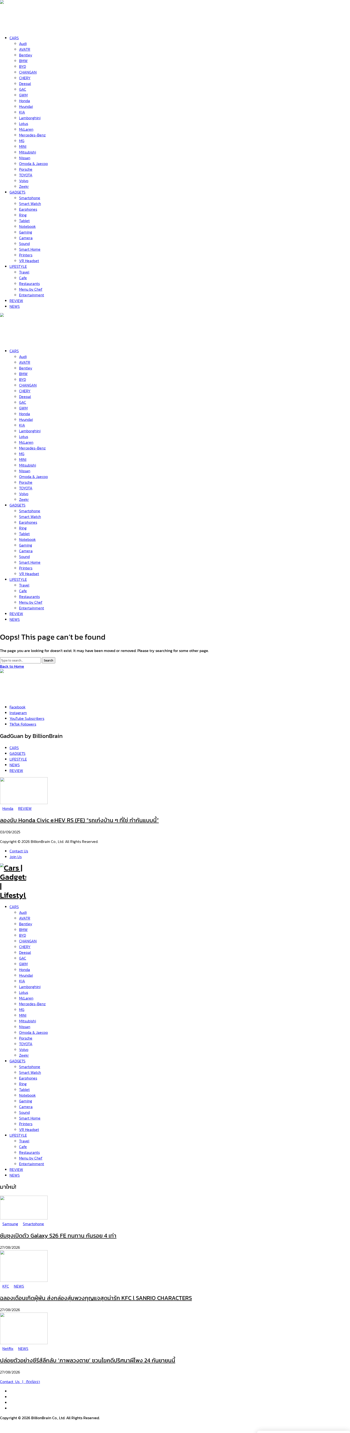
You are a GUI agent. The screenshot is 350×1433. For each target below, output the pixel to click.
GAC (22, 958)
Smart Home (29, 1118)
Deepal (25, 952)
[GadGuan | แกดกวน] (13, 339)
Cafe (23, 1146)
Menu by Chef (30, 1158)
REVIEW (16, 1169)
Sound (24, 1112)
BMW (23, 929)
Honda (24, 969)
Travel (24, 1141)
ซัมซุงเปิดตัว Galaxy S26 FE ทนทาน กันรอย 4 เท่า (58, 1235)
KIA (22, 981)
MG (21, 1009)
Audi (23, 912)
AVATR (24, 918)
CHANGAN (28, 941)
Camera (26, 1107)
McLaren (26, 998)
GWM (23, 964)
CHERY (24, 947)
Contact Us (19, 851)
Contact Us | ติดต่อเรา (20, 1381)
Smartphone (29, 1067)
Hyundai (26, 975)
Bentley (25, 924)
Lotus (23, 992)
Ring (23, 1084)
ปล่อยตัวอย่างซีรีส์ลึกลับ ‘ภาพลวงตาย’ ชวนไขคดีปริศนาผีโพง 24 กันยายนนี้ (87, 1360)
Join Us (16, 857)
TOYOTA (25, 1044)
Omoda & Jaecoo (33, 1032)
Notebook (27, 1095)
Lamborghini (29, 987)
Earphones (28, 1078)
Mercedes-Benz (32, 1004)
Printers (25, 1124)
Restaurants (29, 1152)
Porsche (25, 1038)
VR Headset (29, 1129)
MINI (22, 1015)
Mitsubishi (27, 1021)
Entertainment (31, 1164)
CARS (14, 907)
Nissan (24, 1027)
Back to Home (12, 666)
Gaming (25, 1101)
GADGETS (17, 1061)
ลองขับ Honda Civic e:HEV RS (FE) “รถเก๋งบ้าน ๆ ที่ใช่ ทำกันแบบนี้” (79, 820)
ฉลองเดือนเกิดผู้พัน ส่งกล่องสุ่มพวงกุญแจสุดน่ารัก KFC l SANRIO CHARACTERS (96, 1298)
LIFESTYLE (18, 1135)
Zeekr (24, 1055)
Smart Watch (30, 1072)
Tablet (24, 1089)
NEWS (15, 1175)
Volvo (23, 1049)
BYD (22, 935)
